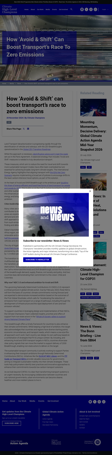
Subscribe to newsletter (37, 260)
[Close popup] (90, 191)
